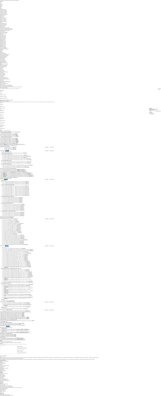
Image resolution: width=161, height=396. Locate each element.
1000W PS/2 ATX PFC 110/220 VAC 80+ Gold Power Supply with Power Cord (12, 315)
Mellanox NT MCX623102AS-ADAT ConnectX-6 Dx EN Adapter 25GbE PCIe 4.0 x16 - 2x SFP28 (18, 284)
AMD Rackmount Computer (3, 14)
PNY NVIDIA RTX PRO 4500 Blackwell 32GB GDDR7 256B (14, 242)
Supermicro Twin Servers (3, 21)
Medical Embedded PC (3, 57)
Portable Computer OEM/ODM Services (5, 81)
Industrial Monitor (2, 58)
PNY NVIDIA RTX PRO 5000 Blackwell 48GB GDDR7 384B (14, 243)
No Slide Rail (7, 333)
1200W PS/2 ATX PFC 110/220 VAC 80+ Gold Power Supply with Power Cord (12, 316)
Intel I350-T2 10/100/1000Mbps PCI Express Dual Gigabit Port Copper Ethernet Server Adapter (18, 249)
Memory (1, 109)
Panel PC (1, 22)
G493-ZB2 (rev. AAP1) (3, 44)
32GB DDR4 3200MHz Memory (10, 149)
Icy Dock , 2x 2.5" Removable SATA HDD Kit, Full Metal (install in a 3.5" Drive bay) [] (16, 173)
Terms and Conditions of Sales (4, 379)
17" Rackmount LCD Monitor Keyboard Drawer (6, 28)
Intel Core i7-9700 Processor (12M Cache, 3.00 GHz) (9, 140)
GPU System (1, 367)
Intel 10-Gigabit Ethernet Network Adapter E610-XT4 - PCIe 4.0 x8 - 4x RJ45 (16, 260)
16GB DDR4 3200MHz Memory (10, 148)
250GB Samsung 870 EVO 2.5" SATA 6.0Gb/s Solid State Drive (14, 204)
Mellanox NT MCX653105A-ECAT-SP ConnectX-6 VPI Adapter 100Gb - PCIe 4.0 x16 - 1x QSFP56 (18, 288)
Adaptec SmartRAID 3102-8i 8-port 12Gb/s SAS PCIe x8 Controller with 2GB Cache (17, 156)
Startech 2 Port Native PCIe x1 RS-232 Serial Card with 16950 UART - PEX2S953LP (17, 302)
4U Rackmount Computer (3, 96)
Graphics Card (2, 117)
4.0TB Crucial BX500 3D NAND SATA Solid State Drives (13, 202)
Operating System (2, 125)
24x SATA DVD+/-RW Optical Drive (7, 217)
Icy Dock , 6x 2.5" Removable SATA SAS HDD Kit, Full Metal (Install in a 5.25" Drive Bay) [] (17, 175)
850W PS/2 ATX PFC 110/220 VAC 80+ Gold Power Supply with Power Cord (12, 314)
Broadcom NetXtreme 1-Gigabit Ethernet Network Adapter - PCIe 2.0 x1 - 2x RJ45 (16, 269)
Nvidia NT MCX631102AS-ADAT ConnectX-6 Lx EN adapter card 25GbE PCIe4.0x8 (17, 285)
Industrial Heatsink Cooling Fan (11, 143)
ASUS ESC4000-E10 (2, 36)
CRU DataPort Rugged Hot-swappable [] (9, 177)
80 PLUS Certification (3, 74)
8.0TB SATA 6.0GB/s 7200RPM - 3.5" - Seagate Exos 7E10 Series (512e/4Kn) (16, 189)
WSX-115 (1, 50)
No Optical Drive (9, 216)
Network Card (2, 118)
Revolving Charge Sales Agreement (4, 380)
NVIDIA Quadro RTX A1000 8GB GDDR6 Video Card (13, 232)
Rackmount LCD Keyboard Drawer (4, 27)
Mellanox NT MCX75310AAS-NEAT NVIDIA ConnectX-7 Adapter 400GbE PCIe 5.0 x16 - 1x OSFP (17, 298)
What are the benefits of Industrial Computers (6, 385)
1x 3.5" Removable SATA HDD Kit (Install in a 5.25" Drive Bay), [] (13, 169)
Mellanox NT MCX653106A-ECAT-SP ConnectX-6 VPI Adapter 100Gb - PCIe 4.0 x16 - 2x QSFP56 (17, 289)
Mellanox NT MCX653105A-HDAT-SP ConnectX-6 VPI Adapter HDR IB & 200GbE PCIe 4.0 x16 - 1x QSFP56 (18, 291)
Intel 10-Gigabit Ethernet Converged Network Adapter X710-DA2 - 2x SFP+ (16, 256)
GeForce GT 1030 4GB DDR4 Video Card (11, 222)
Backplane (1, 371)
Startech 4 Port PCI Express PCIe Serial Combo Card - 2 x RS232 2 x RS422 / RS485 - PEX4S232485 (17, 305)
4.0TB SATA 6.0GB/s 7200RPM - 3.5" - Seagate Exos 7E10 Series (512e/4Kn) (16, 187)
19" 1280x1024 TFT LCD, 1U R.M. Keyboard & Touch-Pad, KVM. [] (15, 332)
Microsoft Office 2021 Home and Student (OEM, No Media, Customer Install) (12, 323)
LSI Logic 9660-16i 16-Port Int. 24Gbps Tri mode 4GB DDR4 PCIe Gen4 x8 (16, 166)
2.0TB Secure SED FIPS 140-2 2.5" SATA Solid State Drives (14, 214)
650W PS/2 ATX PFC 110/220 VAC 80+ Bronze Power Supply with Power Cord (12, 312)
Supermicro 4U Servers (3, 20)
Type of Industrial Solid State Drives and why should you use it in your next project (11, 387)
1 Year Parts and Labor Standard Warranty (6, 341)
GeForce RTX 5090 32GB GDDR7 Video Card (12, 230)
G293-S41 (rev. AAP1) (3, 35)
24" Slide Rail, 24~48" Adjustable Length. (8, 335)
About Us (1, 8)
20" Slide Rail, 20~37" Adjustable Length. (8, 334)
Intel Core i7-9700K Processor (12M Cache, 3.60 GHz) (9, 141)
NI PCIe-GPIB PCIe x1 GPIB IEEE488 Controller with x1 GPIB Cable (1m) (16, 308)
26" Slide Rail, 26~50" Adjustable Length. (8, 336)
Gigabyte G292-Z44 (2, 39)
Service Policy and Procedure (4, 373)
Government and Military (3, 65)
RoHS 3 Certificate (2, 73)
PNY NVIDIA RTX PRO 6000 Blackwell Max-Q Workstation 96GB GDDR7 (16, 244)
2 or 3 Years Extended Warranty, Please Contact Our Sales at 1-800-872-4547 (11, 342)
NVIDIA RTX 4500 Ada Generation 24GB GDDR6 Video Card (14, 237)
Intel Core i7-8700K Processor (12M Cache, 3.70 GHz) (9, 136)
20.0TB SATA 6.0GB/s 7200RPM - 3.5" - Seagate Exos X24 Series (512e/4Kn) (16, 194)
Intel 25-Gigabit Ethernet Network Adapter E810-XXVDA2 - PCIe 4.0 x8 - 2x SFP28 (17, 261)
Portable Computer (2, 31)
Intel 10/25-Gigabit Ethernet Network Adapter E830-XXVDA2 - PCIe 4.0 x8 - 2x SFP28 (17, 263)
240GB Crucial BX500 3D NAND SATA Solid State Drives (13, 197)
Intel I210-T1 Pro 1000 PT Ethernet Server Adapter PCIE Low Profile (15, 248)
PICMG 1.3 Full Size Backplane (4, 64)
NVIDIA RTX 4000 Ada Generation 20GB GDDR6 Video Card (14, 236)
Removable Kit (2, 112)
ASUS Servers (2, 16)
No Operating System (11, 319)
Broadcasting (1, 67)
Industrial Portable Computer (4, 32)
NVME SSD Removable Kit (6, 178)
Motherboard (1, 106)
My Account (1, 1)
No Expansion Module (11, 145)
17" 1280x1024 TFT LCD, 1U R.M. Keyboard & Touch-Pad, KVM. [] (15, 329)
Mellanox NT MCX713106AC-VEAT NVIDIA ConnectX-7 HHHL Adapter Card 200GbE (17, 294)
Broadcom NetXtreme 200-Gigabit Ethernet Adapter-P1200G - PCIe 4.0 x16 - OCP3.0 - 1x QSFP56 (17, 279)
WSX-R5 (1, 51)
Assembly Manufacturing (3, 66)
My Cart (1, 2)
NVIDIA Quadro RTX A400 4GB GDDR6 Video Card (12, 231)
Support (1, 5)
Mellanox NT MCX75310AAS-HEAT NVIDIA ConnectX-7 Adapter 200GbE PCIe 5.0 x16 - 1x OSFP (17, 293)
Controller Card (2, 110)
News (0, 7)
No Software (7, 322)
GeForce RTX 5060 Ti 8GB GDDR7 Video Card (12, 225)
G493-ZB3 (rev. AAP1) (3, 47)
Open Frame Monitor (3, 60)
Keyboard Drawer (2, 128)
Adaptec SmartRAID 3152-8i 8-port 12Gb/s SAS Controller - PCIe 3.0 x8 (15, 157)
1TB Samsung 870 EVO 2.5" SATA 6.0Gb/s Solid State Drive (14, 206)
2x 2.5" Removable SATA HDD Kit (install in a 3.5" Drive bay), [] (13, 170)
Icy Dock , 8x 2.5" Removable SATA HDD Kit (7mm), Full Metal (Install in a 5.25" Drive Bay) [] (17, 176)
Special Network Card (9, 300)
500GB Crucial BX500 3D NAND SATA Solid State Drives (13, 198)
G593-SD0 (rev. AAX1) (3, 46)
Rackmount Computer (3, 9)
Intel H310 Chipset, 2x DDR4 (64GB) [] (14, 144)
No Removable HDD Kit (10, 168)
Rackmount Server (2, 15)
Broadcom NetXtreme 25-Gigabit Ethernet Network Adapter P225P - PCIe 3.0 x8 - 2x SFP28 (18, 274)
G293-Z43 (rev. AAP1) (3, 38)
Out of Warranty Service (3, 77)
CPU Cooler (1, 104)
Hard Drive (1, 114)
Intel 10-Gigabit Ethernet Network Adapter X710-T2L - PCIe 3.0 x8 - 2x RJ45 (16, 254)
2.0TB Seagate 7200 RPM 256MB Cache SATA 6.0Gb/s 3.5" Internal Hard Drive (16, 181)
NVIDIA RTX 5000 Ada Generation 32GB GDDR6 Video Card (14, 238)
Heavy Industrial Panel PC (3, 24)
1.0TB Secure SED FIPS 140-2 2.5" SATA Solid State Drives (14, 213)
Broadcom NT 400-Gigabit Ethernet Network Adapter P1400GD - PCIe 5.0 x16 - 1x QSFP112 (18, 282)
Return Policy (2, 79)
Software (1, 126)
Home (1, 91)
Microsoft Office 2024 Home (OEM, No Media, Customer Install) (11, 324)
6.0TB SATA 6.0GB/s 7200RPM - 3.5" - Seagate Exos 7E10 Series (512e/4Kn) (16, 188)
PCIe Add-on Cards (2, 120)
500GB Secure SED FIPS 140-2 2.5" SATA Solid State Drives (14, 212)
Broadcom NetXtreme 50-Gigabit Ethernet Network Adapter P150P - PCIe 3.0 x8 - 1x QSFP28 (18, 276)
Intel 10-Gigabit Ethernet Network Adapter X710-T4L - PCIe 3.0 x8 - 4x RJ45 (16, 255)
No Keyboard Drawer (6, 327)
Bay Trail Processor (2, 84)
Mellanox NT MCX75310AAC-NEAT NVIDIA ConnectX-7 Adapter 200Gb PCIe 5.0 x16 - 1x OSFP (18, 295)
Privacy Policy (2, 80)
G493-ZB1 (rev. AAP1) (3, 43)
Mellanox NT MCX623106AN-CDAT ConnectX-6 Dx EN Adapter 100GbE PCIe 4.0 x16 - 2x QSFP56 (17, 286)
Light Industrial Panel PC (3, 23)
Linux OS (4, 321)
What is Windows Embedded (4, 87)
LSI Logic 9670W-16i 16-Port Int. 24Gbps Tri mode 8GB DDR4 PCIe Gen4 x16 (16, 167)
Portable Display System (3, 61)
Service (1, 6)
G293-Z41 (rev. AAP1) (3, 37)
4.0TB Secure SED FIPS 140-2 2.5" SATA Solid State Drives (14, 215)
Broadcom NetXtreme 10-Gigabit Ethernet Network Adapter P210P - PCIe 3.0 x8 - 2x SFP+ (18, 273)
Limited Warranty (2, 75)
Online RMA (1, 76)
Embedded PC (2, 52)
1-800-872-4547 (151, 113)
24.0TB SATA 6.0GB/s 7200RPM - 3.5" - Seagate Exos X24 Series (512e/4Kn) (16, 195)
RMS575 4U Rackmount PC (3, 98)
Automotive (1, 69)
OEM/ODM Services (2, 82)
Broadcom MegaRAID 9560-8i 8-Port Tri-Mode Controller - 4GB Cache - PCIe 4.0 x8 (17, 158)
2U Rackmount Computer (3, 12)
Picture (24, 144)
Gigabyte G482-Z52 (2, 45)
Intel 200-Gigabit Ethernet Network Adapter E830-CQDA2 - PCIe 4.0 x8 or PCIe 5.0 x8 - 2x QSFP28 (17, 267)
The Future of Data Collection (4, 83)
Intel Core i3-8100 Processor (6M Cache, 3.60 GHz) (9, 133)
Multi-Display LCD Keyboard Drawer (5, 30)
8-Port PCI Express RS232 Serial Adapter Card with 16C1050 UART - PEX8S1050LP (17, 306)
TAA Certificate (2, 72)
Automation (1, 68)
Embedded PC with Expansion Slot (4, 54)
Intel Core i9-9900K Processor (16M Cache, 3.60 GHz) (9, 142)
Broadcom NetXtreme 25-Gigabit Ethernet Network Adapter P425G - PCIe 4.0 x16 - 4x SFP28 (18, 275)
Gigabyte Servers (2, 17)
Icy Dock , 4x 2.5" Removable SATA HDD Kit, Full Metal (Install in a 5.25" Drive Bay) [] (17, 174)
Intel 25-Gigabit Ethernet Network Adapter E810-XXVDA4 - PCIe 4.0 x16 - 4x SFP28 (17, 262)
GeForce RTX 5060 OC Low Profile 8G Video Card (12, 224)
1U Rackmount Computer (3, 13)
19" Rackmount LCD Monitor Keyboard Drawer (6, 29)
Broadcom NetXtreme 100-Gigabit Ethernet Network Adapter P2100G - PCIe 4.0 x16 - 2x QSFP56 (17, 278)
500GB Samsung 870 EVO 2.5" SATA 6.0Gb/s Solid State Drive (14, 205)
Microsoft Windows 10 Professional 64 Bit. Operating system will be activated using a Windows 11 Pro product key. (17, 320)
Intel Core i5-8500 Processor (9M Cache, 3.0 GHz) (9, 134)
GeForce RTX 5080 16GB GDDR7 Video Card (12, 229)
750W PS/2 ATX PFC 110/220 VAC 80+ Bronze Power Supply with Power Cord (12, 313)
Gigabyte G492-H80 (2, 42)
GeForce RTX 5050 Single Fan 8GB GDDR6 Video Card (13, 223)
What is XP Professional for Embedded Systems (6, 386)
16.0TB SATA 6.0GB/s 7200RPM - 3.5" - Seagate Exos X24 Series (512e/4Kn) (16, 190)
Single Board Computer (3, 62)
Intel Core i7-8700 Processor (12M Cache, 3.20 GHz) (9, 135)
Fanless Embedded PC (3, 53)
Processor (1, 102)
